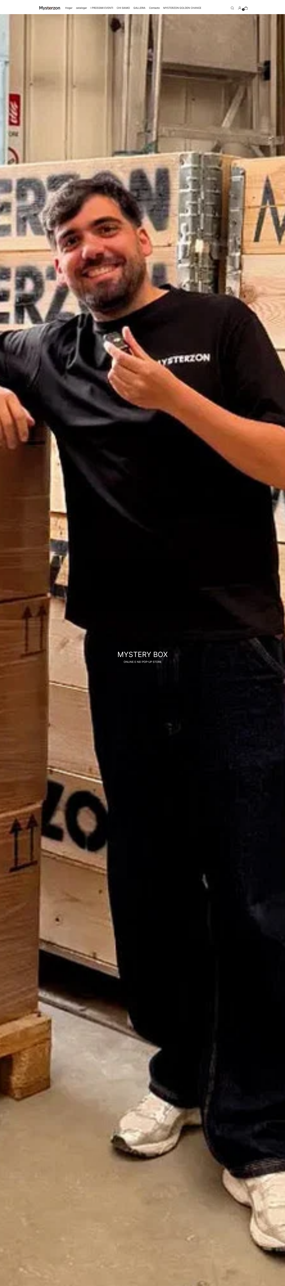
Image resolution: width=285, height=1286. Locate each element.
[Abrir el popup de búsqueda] (232, 8)
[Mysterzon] (50, 8)
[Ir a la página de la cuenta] (239, 8)
